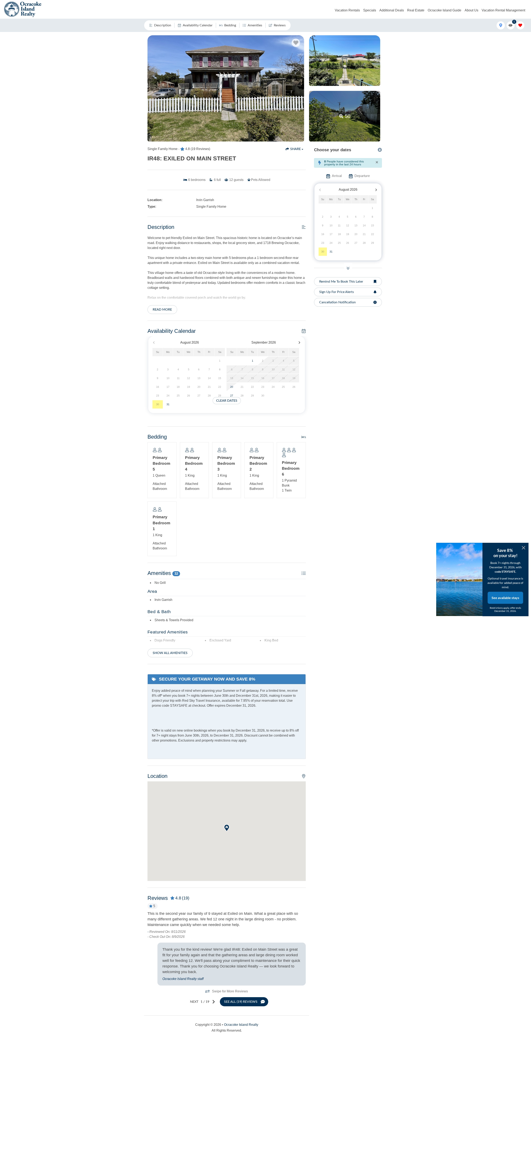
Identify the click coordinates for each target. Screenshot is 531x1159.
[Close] (524, 548)
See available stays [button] (505, 598)
